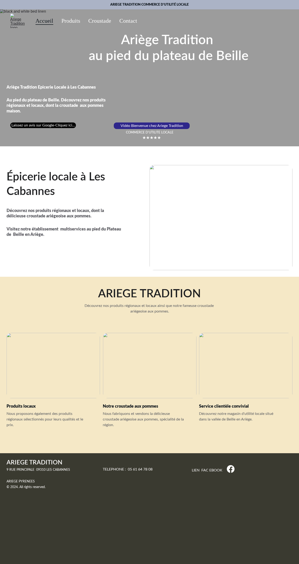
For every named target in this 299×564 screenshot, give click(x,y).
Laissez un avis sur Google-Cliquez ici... (43, 125)
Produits (70, 21)
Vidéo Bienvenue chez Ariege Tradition (152, 126)
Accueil (44, 21)
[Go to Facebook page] (231, 469)
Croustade (99, 21)
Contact (128, 21)
